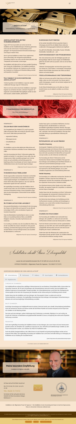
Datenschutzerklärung (46, 421)
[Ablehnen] (74, 421)
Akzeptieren (28, 421)
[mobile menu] (69, 3)
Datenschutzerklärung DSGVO (44, 416)
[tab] (11, 275)
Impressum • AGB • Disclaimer (31, 416)
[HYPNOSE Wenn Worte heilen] (10, 3)
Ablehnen (36, 421)
